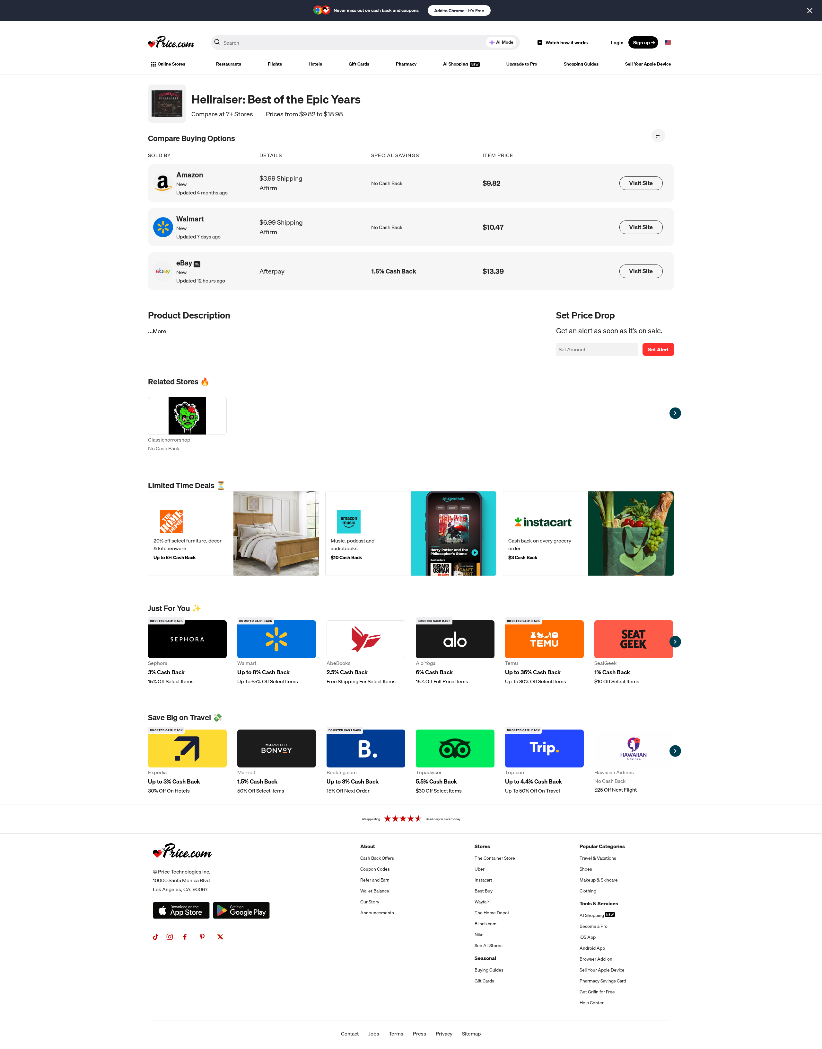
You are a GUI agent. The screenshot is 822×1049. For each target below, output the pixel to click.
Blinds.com (485, 923)
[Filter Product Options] (658, 135)
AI (504, 42)
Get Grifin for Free (597, 991)
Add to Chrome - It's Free (459, 10)
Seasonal (485, 958)
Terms (396, 1033)
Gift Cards (359, 63)
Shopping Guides (581, 63)
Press (419, 1033)
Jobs (373, 1033)
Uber (480, 869)
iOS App (588, 937)
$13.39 (493, 271)
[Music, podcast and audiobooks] (411, 533)
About (367, 846)
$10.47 (493, 227)
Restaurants (228, 63)
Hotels (315, 63)
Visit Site (641, 183)
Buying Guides (489, 969)
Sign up (641, 42)
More (159, 331)
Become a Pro (594, 926)
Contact (350, 1033)
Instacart (483, 879)
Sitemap (471, 1033)
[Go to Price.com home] (171, 42)
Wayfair (482, 901)
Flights (275, 63)
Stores (482, 846)
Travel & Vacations (598, 858)
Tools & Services (599, 903)
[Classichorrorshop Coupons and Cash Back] (187, 425)
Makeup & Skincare (599, 879)
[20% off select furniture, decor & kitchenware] (233, 533)
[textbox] (668, 42)
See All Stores (489, 945)
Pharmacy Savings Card (603, 980)
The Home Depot (492, 912)
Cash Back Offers (377, 858)
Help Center (592, 1002)
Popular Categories (602, 846)
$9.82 (492, 183)
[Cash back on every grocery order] (588, 533)
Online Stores (171, 63)
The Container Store (495, 858)
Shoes (586, 869)
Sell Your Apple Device (648, 63)
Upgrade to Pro (521, 63)
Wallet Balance (374, 890)
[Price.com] (182, 864)
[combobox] (365, 42)
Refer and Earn (374, 879)
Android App (592, 948)
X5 (197, 264)
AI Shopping (456, 63)
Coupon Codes (375, 869)
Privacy (444, 1033)
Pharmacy (406, 63)
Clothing (588, 890)
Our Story (369, 901)
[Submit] (217, 43)
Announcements (377, 912)
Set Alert (658, 349)
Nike (479, 934)
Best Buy (484, 890)
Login (617, 42)
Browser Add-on (596, 959)
